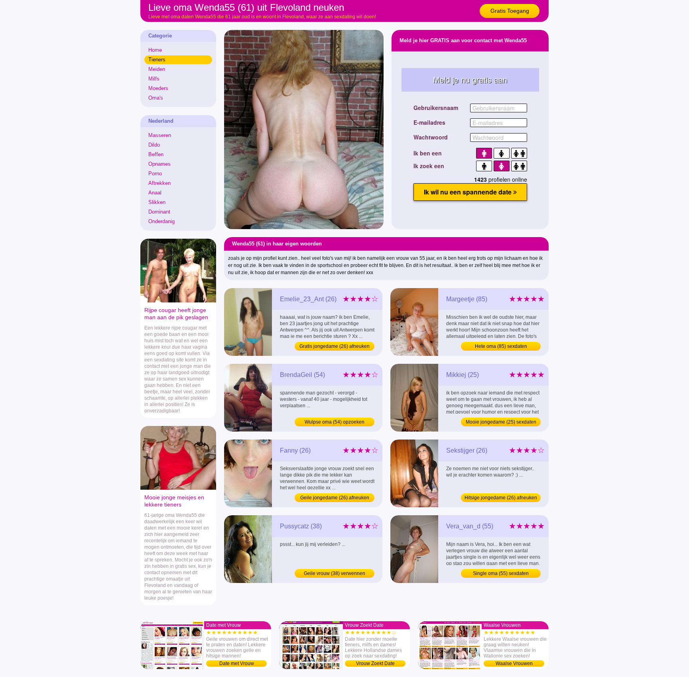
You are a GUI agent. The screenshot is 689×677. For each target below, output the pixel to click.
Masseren (159, 135)
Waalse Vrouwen (514, 663)
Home (155, 50)
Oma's (155, 98)
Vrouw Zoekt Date (375, 663)
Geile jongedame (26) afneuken (334, 497)
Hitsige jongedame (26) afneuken (501, 497)
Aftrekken (159, 183)
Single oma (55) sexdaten (501, 573)
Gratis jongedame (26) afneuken (334, 346)
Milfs (153, 79)
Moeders (158, 88)
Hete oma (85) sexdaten (501, 346)
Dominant (159, 212)
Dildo (154, 145)
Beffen (155, 154)
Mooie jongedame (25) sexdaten (501, 422)
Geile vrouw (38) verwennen (334, 573)
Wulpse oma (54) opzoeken (334, 422)
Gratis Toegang (509, 11)
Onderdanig (161, 221)
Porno (155, 174)
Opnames (159, 164)
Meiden (156, 69)
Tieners (156, 60)
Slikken (156, 202)
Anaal (154, 193)
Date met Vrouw (236, 663)
